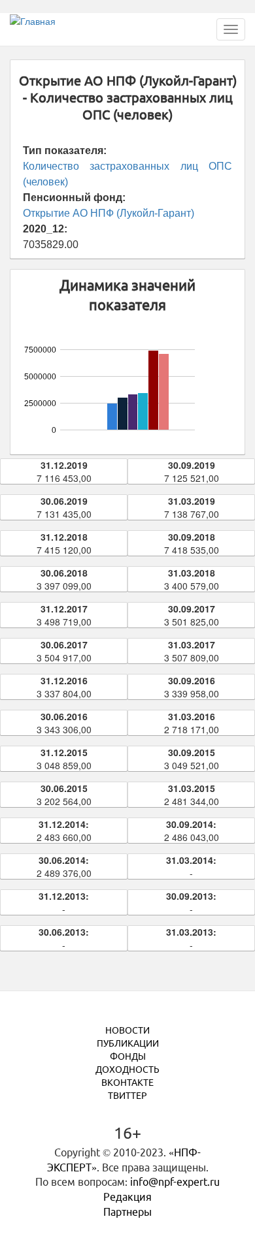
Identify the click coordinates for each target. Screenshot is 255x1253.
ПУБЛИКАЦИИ (128, 1043)
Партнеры (127, 1212)
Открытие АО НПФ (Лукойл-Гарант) (108, 213)
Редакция (127, 1197)
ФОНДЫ (128, 1056)
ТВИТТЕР (127, 1095)
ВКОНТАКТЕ (127, 1082)
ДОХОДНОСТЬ (127, 1069)
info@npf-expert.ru (175, 1182)
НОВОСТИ (127, 1030)
